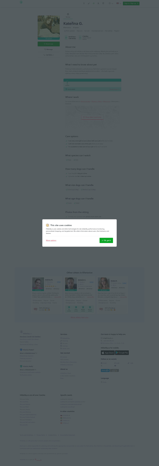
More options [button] (51, 240)
